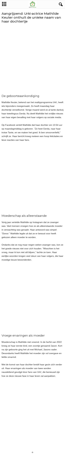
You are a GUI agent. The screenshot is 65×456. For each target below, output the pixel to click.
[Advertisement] (32, 59)
